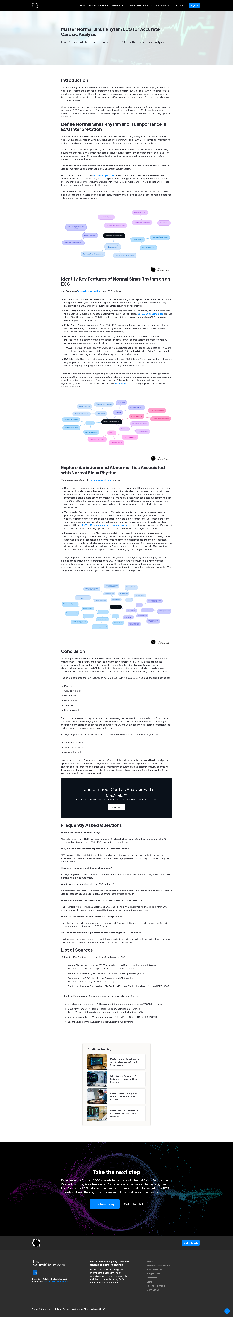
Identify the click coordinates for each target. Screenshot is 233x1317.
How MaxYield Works (99, 5)
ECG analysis (122, 383)
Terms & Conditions (42, 1309)
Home (83, 5)
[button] (162, 5)
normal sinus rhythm (89, 291)
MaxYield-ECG (119, 5)
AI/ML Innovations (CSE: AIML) (57, 1281)
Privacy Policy (62, 1309)
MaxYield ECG (154, 1269)
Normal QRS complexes (150, 313)
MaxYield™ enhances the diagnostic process (106, 525)
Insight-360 (135, 5)
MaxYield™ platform (103, 175)
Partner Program (156, 1285)
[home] (35, 5)
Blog (149, 1281)
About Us (147, 5)
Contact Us (179, 5)
